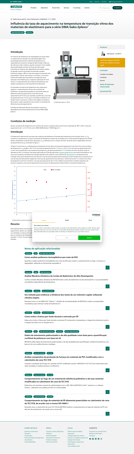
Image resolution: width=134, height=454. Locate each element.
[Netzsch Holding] (11, 2)
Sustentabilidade (30, 442)
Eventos (87, 8)
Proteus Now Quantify (71, 331)
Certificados (28, 436)
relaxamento (71, 154)
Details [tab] (67, 220)
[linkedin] (96, 439)
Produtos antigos (51, 440)
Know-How (56, 8)
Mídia (48, 428)
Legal (70, 428)
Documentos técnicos (53, 438)
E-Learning (76, 8)
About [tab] (90, 220)
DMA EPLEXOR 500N (17, 32)
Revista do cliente (51, 442)
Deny (66, 237)
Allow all (89, 237)
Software (59, 331)
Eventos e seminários (31, 431)
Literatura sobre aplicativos (55, 431)
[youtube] (90, 439)
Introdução (103, 77)
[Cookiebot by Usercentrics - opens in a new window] (93, 215)
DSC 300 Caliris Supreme (47, 253)
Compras (92, 436)
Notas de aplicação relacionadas (107, 85)
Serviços (66, 8)
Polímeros (29, 32)
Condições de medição (106, 74)
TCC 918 (50, 353)
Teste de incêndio (39, 353)
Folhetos (49, 433)
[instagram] (101, 439)
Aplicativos (44, 8)
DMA (35, 272)
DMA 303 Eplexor (45, 272)
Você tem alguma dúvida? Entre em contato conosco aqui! (110, 62)
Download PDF (105, 91)
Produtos (34, 8)
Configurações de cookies (76, 436)
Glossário (27, 433)
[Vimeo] (93, 439)
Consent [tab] (43, 220)
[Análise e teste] (16, 7)
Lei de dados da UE (74, 446)
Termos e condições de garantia (78, 438)
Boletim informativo (95, 433)
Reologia (37, 291)
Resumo (102, 80)
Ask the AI (118, 8)
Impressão (71, 433)
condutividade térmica (66, 152)
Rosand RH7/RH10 (48, 291)
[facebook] (98, 439)
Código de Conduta (74, 440)
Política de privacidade (75, 431)
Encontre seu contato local (97, 431)
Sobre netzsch (31, 428)
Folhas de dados (51, 436)
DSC (35, 253)
